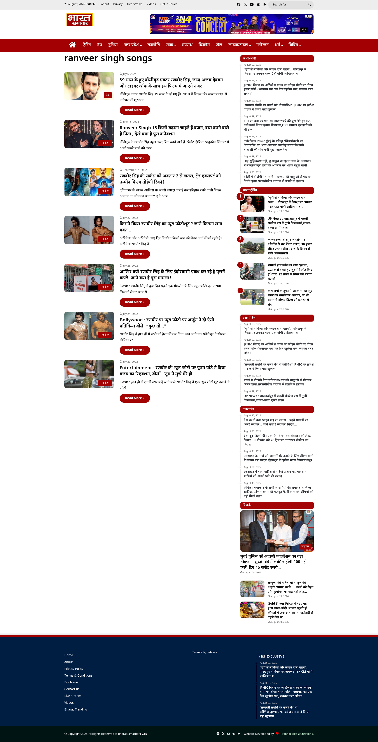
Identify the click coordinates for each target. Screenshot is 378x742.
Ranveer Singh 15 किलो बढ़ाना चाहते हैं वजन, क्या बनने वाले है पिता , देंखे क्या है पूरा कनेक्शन (174, 131)
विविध (293, 45)
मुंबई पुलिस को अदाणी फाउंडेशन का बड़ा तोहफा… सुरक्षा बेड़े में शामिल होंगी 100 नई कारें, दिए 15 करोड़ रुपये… (273, 562)
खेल (219, 45)
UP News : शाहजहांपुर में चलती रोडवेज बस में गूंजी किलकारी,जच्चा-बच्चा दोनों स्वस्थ (289, 223)
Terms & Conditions (78, 676)
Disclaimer (71, 683)
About (105, 4)
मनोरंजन (262, 45)
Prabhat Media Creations (296, 734)
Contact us (71, 689)
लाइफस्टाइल (238, 45)
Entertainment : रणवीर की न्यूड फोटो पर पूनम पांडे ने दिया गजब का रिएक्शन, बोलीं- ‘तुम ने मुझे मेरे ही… (173, 371)
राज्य (169, 45)
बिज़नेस (204, 45)
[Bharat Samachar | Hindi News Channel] (79, 19)
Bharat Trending (75, 710)
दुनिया (113, 45)
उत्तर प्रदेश (131, 45)
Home (68, 656)
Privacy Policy (73, 669)
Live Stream (134, 4)
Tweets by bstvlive (204, 652)
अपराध (187, 45)
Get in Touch (168, 4)
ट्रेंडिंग (87, 45)
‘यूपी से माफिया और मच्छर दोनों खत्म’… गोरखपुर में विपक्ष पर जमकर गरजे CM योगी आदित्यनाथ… (290, 202)
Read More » (135, 110)
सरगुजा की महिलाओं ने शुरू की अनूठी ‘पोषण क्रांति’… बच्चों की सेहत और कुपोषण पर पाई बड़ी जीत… (290, 587)
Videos (151, 4)
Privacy (118, 4)
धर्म (277, 45)
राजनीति (153, 45)
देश (99, 45)
